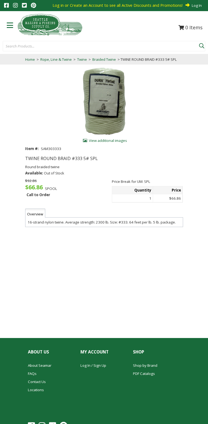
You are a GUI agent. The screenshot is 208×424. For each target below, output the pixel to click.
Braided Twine (104, 59)
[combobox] (101, 46)
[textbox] (98, 46)
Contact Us (37, 381)
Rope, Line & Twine (56, 59)
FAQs (32, 373)
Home (30, 59)
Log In (197, 5)
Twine (82, 59)
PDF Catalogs (144, 373)
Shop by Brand (145, 365)
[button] (201, 44)
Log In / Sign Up (93, 365)
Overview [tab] (35, 214)
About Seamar (39, 365)
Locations (36, 389)
